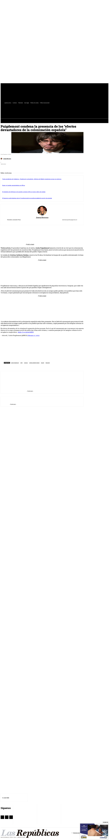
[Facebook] (61, 109)
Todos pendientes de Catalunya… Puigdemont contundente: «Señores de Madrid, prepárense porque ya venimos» (31, 179)
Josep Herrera (7, 158)
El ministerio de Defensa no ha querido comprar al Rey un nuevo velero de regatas (23, 192)
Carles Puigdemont (15, 362)
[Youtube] (67, 109)
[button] (67, 113)
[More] (26, 168)
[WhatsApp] (20, 167)
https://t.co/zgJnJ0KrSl (26, 332)
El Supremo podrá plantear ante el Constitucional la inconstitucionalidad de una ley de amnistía (27, 198)
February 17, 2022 (33, 335)
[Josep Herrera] (2, 159)
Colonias (26, 362)
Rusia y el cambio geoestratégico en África (13, 185)
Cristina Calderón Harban (34, 362)
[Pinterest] (14, 167)
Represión (48, 362)
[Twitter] (64, 109)
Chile (21, 362)
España (42, 362)
